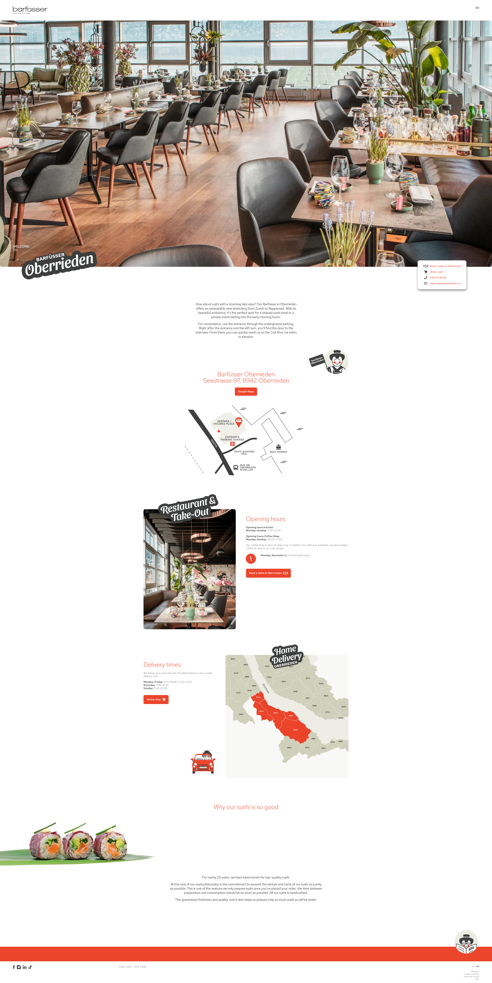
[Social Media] (14, 967)
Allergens (475, 971)
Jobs (477, 979)
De (473, 966)
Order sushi (125, 966)
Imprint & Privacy (471, 976)
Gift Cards (140, 966)
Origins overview (471, 974)
